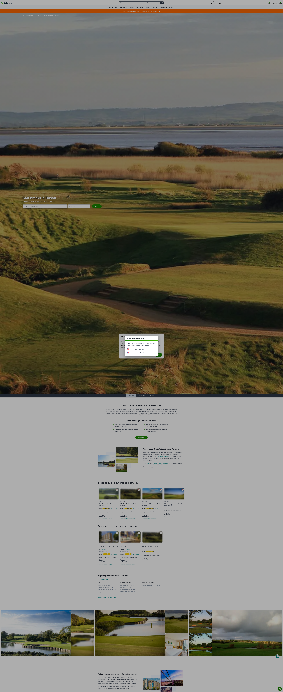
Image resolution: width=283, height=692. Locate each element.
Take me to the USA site (138, 353)
